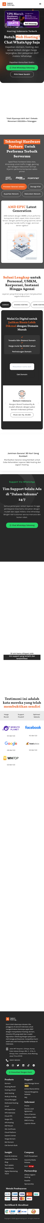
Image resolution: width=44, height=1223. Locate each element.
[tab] (14, 187)
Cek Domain (22, 374)
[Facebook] (7, 1065)
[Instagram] (13, 1065)
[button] (40, 3)
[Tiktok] (28, 1065)
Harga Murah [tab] (6, 716)
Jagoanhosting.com (21, 1218)
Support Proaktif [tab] (21, 716)
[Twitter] (18, 1065)
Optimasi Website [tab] (36, 716)
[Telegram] (33, 1065)
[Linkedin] (23, 1065)
